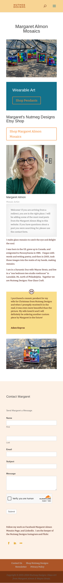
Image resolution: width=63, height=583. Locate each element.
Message (11, 473)
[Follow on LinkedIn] (14, 543)
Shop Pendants (26, 100)
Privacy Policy (37, 567)
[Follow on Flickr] (21, 543)
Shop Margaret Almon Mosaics (25, 134)
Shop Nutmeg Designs (37, 563)
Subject (10, 461)
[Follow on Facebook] (8, 543)
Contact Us (16, 563)
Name (9, 418)
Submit (11, 511)
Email (9, 449)
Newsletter (21, 567)
